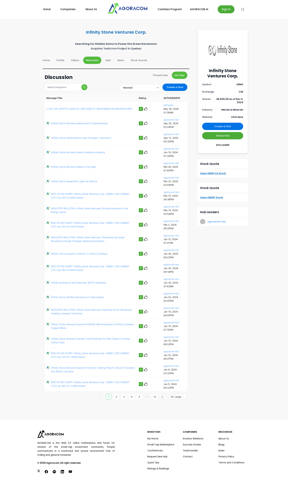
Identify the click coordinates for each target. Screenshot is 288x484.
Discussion (92, 60)
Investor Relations (193, 438)
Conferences (155, 450)
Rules (221, 450)
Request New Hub (157, 456)
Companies (68, 9)
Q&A (108, 60)
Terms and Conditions (231, 462)
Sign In (226, 9)
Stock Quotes (139, 60)
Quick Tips (153, 462)
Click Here (237, 117)
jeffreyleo (169, 105)
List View (179, 75)
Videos (75, 60)
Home (47, 9)
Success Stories (192, 444)
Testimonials (190, 450)
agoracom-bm (171, 119)
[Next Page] (162, 396)
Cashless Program (170, 9)
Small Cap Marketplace (160, 444)
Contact (188, 456)
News (121, 60)
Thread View (160, 75)
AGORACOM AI (199, 9)
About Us (91, 9)
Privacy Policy (226, 456)
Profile (60, 60)
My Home (152, 438)
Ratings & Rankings (158, 468)
